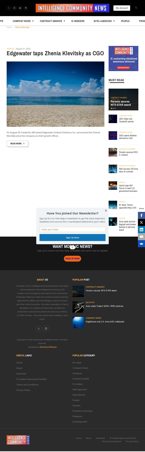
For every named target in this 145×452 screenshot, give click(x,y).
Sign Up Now (72, 237)
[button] (72, 213)
